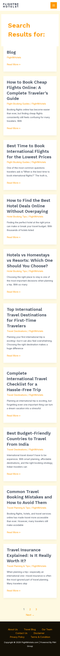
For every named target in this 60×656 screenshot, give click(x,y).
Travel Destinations (17, 331)
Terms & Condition (40, 637)
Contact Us (21, 633)
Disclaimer (39, 633)
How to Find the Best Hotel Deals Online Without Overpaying (28, 206)
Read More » (13, 64)
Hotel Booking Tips (17, 216)
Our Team (47, 629)
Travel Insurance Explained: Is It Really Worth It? (29, 555)
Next (30, 614)
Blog (11, 52)
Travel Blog (30, 629)
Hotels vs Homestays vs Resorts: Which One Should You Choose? (30, 260)
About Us (13, 629)
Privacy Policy (17, 637)
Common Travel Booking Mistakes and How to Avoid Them (29, 497)
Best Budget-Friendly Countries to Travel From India (29, 439)
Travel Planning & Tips (18, 507)
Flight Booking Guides (18, 103)
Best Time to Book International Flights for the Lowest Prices (29, 151)
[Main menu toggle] (53, 5)
